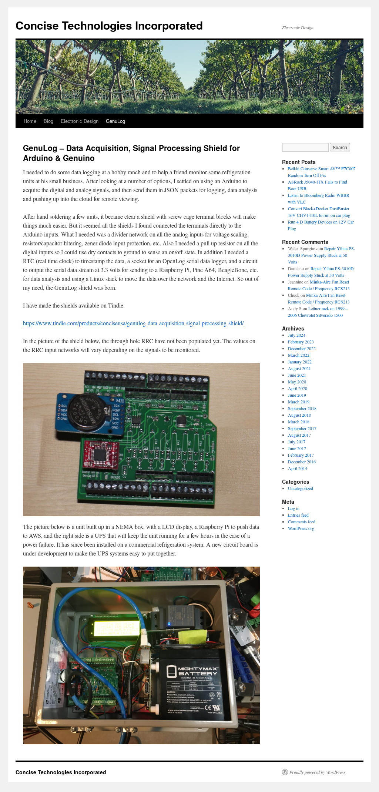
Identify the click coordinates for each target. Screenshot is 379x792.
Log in (293, 508)
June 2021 (297, 375)
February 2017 (301, 455)
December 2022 (302, 348)
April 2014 (297, 468)
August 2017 (299, 435)
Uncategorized (300, 488)
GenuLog (115, 120)
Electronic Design (79, 120)
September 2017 (302, 428)
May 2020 (297, 382)
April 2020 (297, 388)
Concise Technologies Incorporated (109, 25)
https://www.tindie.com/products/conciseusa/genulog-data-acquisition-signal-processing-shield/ (133, 323)
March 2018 (298, 421)
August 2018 (299, 415)
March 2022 (298, 355)
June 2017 (297, 448)
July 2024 (296, 335)
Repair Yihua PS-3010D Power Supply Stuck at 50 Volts (321, 255)
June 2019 (297, 395)
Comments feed (301, 521)
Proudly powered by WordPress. (318, 772)
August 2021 (299, 368)
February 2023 (301, 342)
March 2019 (298, 402)
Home (30, 120)
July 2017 (296, 441)
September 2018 (302, 408)
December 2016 (302, 461)
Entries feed (298, 515)
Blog (48, 120)
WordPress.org (301, 528)
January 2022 (300, 362)
